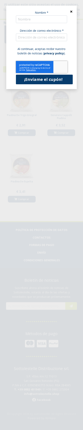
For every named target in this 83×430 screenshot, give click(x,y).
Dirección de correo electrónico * (42, 31)
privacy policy (54, 53)
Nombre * (41, 12)
